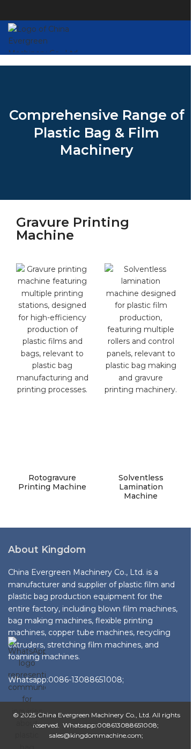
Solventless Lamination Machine (141, 487)
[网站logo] (44, 37)
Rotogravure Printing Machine (52, 482)
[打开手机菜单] (180, 37)
